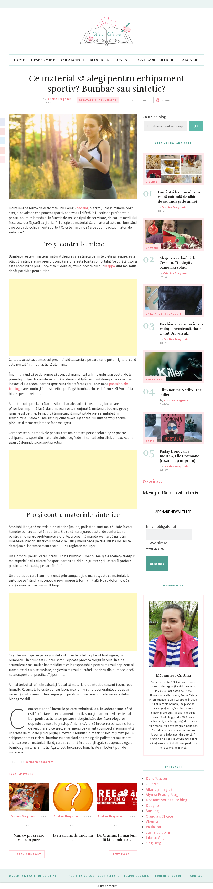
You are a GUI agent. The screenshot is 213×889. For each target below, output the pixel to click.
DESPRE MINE (43, 60)
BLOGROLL (99, 60)
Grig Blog (153, 842)
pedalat (82, 208)
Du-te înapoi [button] (153, 481)
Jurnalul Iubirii (158, 832)
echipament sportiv (39, 762)
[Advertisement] (73, 317)
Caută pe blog (154, 116)
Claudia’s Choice (159, 816)
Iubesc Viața (156, 837)
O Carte (152, 783)
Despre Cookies (136, 875)
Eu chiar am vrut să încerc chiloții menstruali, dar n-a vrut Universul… (182, 329)
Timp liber (154, 379)
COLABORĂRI (72, 60)
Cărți (150, 441)
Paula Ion (153, 826)
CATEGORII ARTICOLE (157, 60)
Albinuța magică (159, 789)
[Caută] (196, 126)
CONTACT (123, 60)
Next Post (120, 854)
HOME (19, 60)
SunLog (152, 810)
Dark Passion (156, 778)
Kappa (110, 266)
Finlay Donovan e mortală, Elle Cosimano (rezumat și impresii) (179, 456)
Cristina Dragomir (58, 99)
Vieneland (154, 821)
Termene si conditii (169, 875)
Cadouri (152, 247)
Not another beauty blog (166, 799)
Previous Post (29, 854)
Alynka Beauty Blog (162, 794)
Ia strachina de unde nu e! (73, 837)
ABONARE (190, 60)
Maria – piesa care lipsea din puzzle (29, 837)
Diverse (152, 181)
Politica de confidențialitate (94, 875)
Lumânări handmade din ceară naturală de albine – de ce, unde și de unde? (179, 197)
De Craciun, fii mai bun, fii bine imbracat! (117, 837)
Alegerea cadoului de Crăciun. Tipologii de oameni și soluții (178, 263)
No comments (141, 100)
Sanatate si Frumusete (98, 100)
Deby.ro (152, 805)
